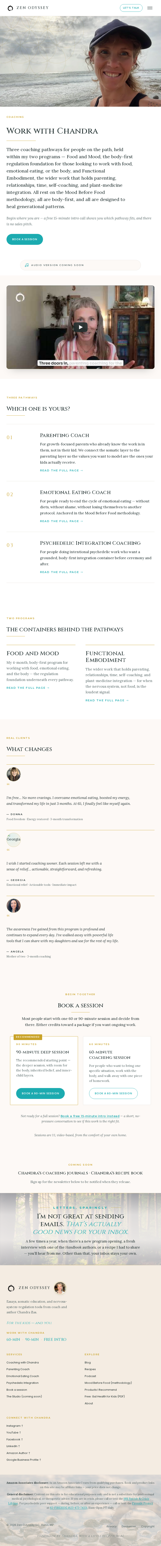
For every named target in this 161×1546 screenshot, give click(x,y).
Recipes (90, 1369)
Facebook (15, 1439)
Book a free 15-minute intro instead (90, 1116)
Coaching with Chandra (22, 1362)
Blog (88, 1362)
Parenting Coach (18, 1369)
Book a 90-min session (40, 1093)
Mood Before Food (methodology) (108, 1383)
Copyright (148, 1526)
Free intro (55, 1339)
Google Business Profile (24, 1460)
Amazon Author (18, 1453)
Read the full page (59, 470)
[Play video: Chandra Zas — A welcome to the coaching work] (80, 327)
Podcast (90, 1376)
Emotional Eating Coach (22, 1376)
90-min (32, 1339)
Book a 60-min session (113, 1093)
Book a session (24, 239)
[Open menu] (150, 8)
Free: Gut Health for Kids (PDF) (105, 1396)
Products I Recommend (101, 1390)
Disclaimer (129, 1526)
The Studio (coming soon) (24, 1396)
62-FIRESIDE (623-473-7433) (68, 1508)
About (89, 1403)
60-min (13, 1339)
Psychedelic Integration (22, 1383)
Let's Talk (131, 7)
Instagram (15, 1426)
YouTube (14, 1432)
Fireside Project (142, 1503)
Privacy (112, 1526)
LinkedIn (13, 1446)
